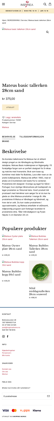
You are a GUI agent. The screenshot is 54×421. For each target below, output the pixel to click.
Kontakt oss (6, 369)
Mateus (5, 127)
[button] (3, 4)
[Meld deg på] (48, 396)
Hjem (4, 20)
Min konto (6, 355)
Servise (24, 20)
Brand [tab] (5, 141)
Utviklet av (14, 416)
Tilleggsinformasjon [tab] (31, 136)
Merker (5, 374)
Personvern (6, 353)
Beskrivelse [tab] (8, 136)
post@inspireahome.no (11, 327)
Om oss (5, 372)
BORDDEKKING (14, 20)
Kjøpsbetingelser (8, 350)
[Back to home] (27, 4)
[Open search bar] (45, 4)
